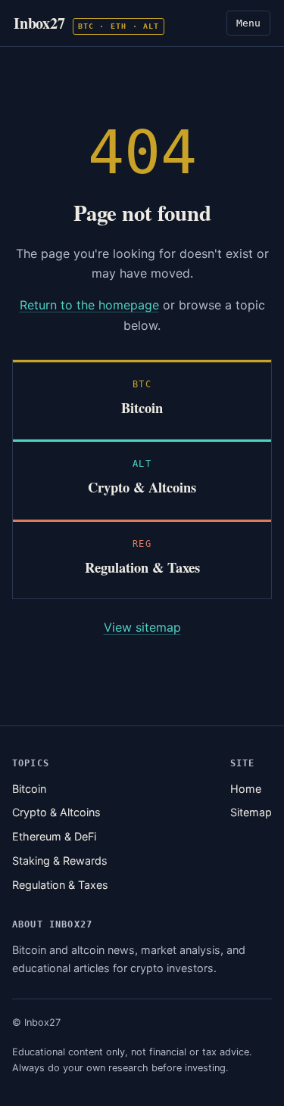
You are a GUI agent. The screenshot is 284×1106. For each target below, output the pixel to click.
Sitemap (251, 812)
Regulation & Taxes (60, 884)
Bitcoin (29, 788)
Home (245, 788)
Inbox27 (86, 23)
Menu (248, 23)
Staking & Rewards (60, 860)
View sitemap (142, 627)
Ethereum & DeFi (54, 836)
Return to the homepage (89, 304)
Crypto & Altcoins (56, 812)
